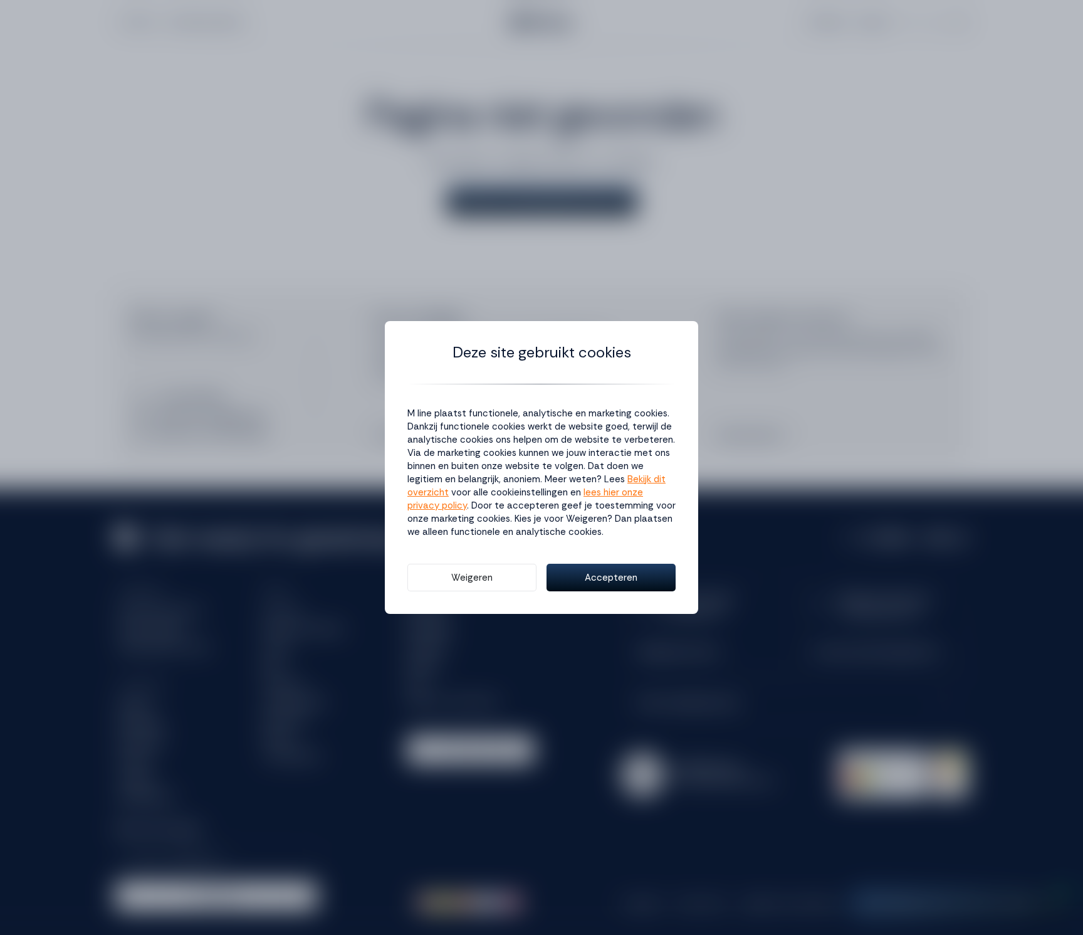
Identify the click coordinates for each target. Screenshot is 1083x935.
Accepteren (611, 577)
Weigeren (472, 577)
